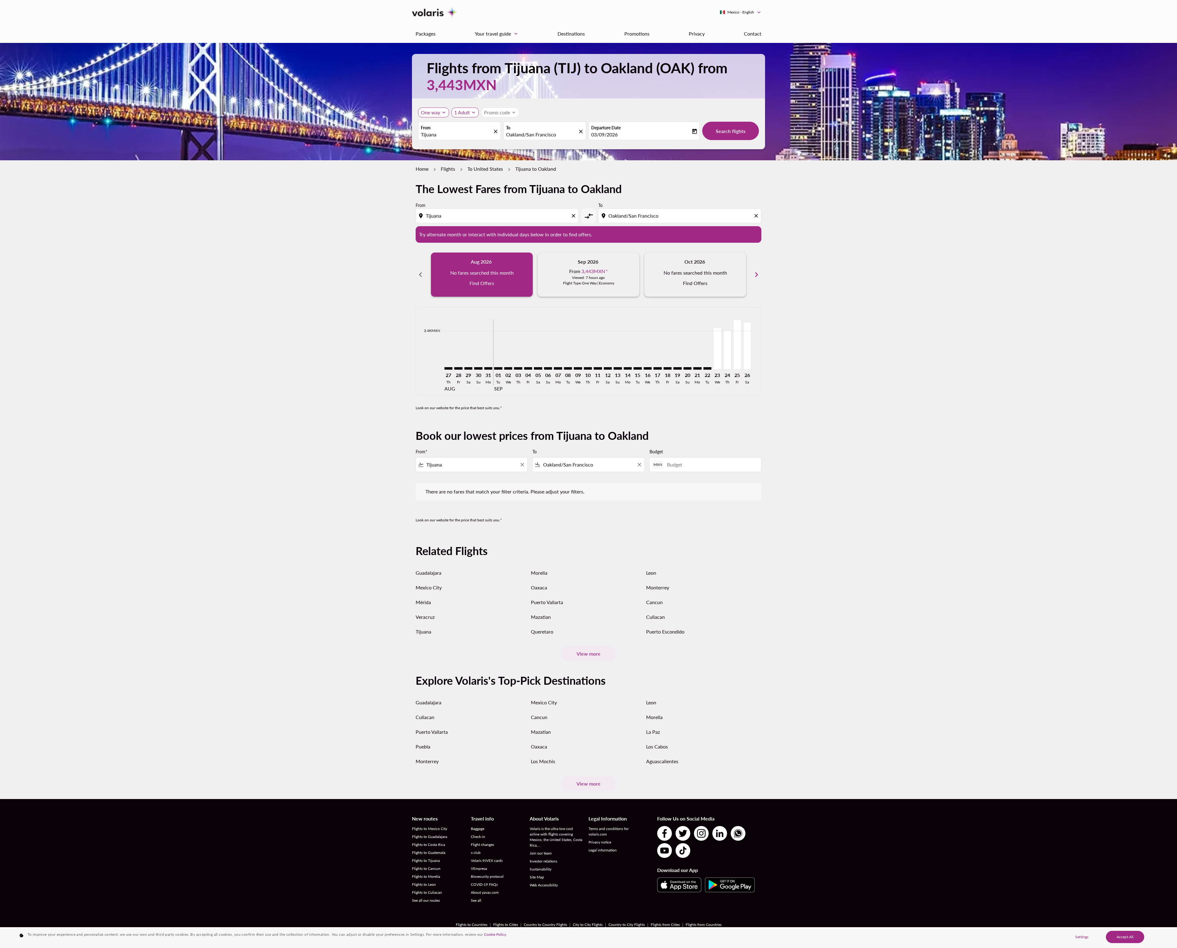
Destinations (571, 33)
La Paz (653, 732)
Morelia (539, 573)
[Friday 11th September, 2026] (598, 368)
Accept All (1125, 937)
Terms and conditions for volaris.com (608, 831)
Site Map (537, 877)
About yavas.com (485, 892)
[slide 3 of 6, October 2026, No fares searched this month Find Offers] (695, 275)
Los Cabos (657, 746)
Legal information (602, 850)
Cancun (654, 602)
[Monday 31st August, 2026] (488, 368)
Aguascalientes (662, 761)
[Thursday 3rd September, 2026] (518, 368)
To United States (485, 169)
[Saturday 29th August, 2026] (468, 368)
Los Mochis (543, 761)
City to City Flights (588, 924)
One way (430, 112)
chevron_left (420, 275)
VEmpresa (479, 868)
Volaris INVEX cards (487, 860)
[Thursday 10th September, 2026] (588, 368)
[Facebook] (664, 833)
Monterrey (657, 587)
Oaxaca (539, 587)
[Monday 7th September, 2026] (558, 368)
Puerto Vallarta (547, 602)
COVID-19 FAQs (484, 884)
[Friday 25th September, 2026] (737, 345)
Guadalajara (428, 573)
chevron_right (756, 275)
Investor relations (543, 861)
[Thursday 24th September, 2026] (727, 350)
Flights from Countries (704, 924)
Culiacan (655, 617)
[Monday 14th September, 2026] (628, 368)
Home (422, 169)
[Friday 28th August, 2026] (458, 368)
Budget (656, 451)
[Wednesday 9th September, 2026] (578, 368)
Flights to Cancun (426, 868)
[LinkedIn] (719, 833)
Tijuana (423, 631)
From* (421, 451)
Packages (426, 33)
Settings (1081, 937)
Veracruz (425, 617)
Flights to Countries (471, 924)
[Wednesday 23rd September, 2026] (717, 348)
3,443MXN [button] (462, 84)
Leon (651, 573)
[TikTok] (683, 850)
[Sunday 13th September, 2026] (618, 368)
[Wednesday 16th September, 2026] (648, 368)
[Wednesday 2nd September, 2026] (508, 368)
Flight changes (482, 844)
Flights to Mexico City (429, 828)
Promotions (636, 33)
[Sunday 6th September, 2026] (548, 368)
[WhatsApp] (738, 833)
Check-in (478, 836)
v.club (476, 852)
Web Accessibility (544, 885)
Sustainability (540, 869)
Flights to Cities (505, 924)
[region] (588, 937)
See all (476, 900)
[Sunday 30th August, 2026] (478, 368)
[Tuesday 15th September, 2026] (638, 368)
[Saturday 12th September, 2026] (608, 368)
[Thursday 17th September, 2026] (657, 368)
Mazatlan (541, 617)
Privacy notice (599, 842)
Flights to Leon (424, 884)
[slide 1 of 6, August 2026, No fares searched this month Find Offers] (482, 275)
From (426, 127)
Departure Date (606, 127)
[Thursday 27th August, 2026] (448, 368)
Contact (752, 33)
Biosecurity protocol (487, 876)
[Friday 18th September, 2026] (668, 368)
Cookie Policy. (495, 934)
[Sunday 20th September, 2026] (687, 368)
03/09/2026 (604, 134)
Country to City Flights (626, 924)
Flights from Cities (665, 924)
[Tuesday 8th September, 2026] (568, 368)
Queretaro (542, 631)
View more (588, 654)
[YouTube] (664, 850)
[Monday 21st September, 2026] (697, 368)
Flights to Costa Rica (428, 844)
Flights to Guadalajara (429, 836)
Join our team (541, 853)
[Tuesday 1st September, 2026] (498, 368)
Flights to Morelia (426, 876)
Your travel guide (497, 34)
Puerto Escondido (665, 631)
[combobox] (456, 134)
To (508, 127)
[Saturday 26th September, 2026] (747, 345)
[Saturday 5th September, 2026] (538, 368)
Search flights (730, 131)
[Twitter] (683, 833)
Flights (448, 169)
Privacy (697, 33)
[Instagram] (701, 833)
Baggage (477, 828)
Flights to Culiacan (427, 892)
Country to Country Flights (545, 924)
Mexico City (429, 587)
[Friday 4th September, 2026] (528, 368)
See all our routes (426, 900)
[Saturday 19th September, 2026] (677, 368)
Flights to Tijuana (426, 860)
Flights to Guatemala (428, 852)
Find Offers (482, 283)
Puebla (423, 746)
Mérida (423, 602)
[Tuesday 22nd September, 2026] (707, 368)
